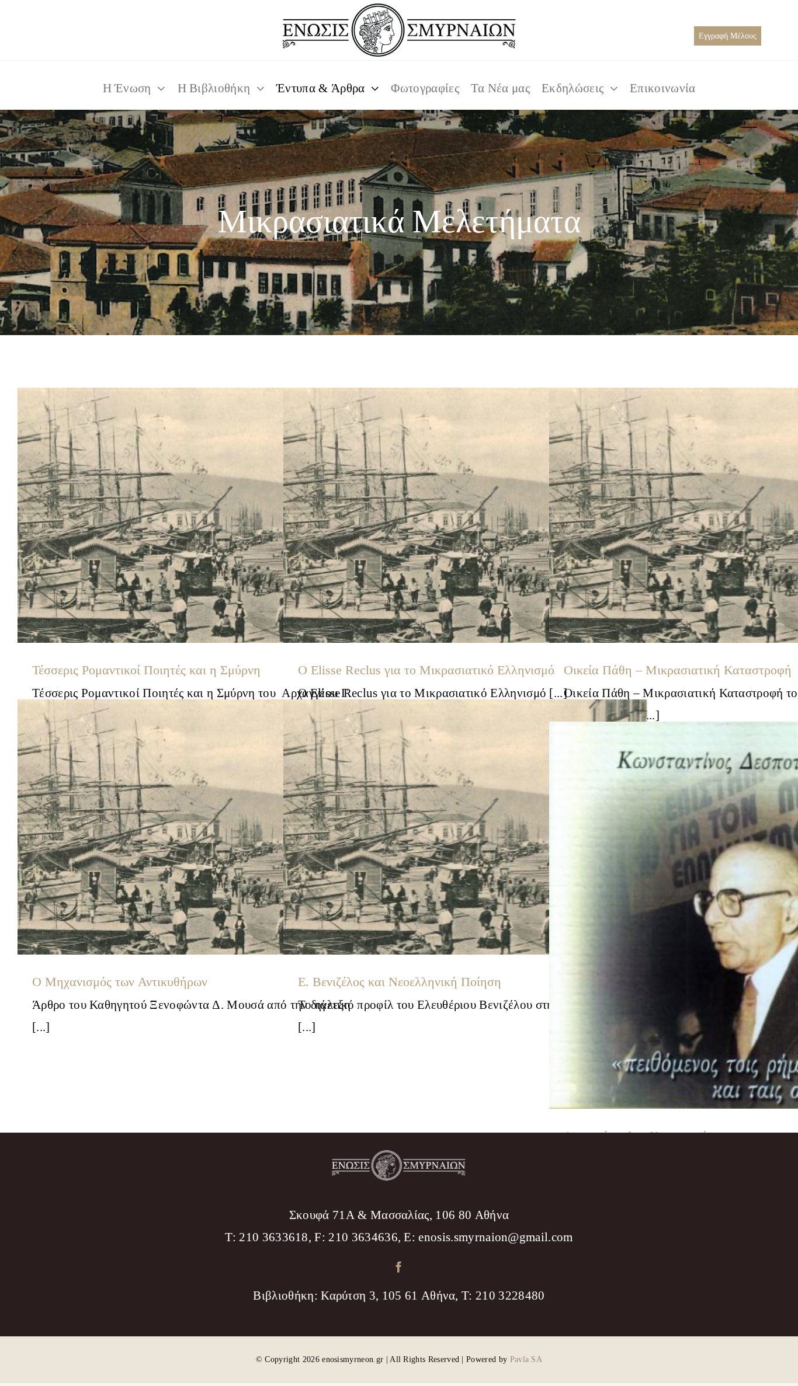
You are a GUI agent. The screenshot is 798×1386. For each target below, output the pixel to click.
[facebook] (398, 1266)
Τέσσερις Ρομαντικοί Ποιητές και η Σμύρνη (146, 670)
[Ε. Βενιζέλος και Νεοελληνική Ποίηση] (465, 827)
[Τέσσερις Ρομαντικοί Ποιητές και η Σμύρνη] (199, 515)
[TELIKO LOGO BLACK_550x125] (399, 9)
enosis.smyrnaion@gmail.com (495, 1237)
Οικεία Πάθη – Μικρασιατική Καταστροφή (678, 670)
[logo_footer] (399, 1156)
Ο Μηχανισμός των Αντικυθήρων (119, 981)
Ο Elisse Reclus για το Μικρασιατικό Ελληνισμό (426, 670)
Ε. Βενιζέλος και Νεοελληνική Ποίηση (399, 981)
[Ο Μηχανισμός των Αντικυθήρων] (199, 827)
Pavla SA (526, 1359)
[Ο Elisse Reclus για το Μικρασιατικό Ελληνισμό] (465, 515)
